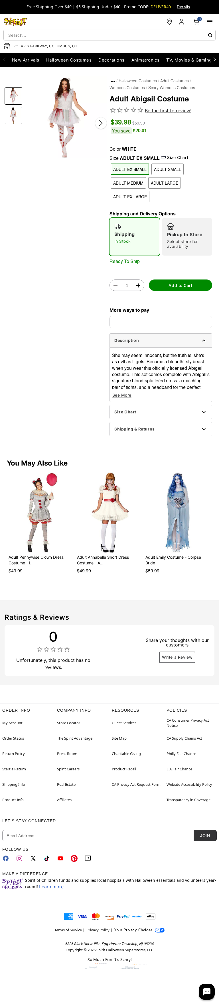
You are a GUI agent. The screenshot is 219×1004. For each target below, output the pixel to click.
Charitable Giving (126, 753)
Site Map (119, 738)
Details (183, 7)
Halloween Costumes (138, 80)
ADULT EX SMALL (130, 169)
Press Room (67, 753)
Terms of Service (68, 929)
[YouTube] (60, 858)
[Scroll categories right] (214, 59)
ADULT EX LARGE (130, 196)
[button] (66, 117)
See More (121, 395)
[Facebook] (5, 858)
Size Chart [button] (177, 157)
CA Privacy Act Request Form (136, 784)
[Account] (182, 21)
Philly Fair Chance (181, 753)
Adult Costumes (174, 80)
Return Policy (13, 753)
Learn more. (52, 886)
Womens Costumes (127, 87)
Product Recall (124, 769)
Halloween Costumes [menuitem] (69, 60)
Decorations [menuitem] (111, 60)
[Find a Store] (169, 21)
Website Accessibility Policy (189, 784)
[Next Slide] (101, 123)
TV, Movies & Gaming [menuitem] (189, 60)
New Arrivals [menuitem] (25, 60)
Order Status (13, 738)
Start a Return (14, 769)
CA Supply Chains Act (184, 738)
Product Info (13, 799)
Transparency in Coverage (188, 799)
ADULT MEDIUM (128, 183)
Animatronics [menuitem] (145, 60)
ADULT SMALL (167, 169)
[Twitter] (33, 858)
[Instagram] (19, 858)
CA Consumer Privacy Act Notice (188, 723)
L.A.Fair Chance (179, 769)
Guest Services (124, 722)
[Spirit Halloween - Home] (15, 21)
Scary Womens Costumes (171, 87)
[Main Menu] (210, 21)
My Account (12, 722)
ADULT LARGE (164, 183)
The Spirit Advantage (74, 738)
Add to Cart (180, 285)
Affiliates (64, 799)
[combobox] (109, 35)
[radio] (135, 237)
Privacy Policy (98, 929)
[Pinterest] (74, 858)
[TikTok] (46, 858)
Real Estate (66, 784)
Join (205, 835)
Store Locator (68, 722)
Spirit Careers (68, 769)
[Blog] (87, 858)
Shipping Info (13, 784)
